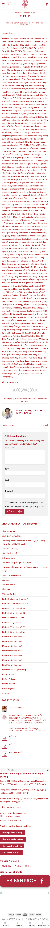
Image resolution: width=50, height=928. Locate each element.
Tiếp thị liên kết (8, 683)
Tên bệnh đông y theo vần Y (13, 627)
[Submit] (48, 770)
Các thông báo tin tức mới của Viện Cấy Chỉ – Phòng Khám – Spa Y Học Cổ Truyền (23, 542)
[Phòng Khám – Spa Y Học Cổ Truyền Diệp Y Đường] (25, 4)
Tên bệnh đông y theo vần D (13, 608)
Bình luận (9, 448)
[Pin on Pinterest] (32, 390)
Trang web (9, 491)
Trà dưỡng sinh (8, 688)
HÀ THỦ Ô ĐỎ (15, 752)
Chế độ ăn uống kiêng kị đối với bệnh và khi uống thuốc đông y (24, 569)
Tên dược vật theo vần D (12, 650)
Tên (7, 469)
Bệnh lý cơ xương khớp (12, 536)
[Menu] (3, 4)
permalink (24, 401)
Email (7, 480)
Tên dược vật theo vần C (25, 13)
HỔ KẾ (12, 744)
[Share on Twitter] (23, 390)
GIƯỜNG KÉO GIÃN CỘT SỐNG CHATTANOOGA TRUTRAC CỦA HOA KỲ (28, 729)
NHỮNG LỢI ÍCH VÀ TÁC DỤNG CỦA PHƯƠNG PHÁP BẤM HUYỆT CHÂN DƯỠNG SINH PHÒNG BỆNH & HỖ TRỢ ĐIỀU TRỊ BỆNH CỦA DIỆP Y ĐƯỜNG (27, 719)
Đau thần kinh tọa (9, 584)
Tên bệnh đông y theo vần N (13, 613)
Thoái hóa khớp (8, 674)
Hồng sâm (6, 589)
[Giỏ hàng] (47, 4)
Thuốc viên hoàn (8, 679)
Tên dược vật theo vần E (12, 655)
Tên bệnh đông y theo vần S (13, 617)
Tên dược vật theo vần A (12, 636)
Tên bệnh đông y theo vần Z (13, 632)
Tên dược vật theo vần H (12, 665)
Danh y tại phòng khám (11, 575)
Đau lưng (5, 580)
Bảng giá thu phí (8, 531)
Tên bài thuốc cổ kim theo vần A (15, 599)
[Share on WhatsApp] (14, 390)
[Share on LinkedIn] (36, 390)
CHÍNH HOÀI (8, 425)
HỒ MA (12, 736)
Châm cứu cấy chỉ (9, 558)
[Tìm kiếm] (9, 4)
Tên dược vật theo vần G (12, 660)
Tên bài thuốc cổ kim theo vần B (15, 603)
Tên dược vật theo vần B (12, 641)
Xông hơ (5, 693)
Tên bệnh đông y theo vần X (13, 622)
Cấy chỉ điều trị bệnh (10, 553)
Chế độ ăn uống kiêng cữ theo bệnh (16, 562)
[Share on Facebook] (18, 390)
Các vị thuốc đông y (10, 548)
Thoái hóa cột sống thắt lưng (14, 669)
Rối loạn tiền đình (9, 594)
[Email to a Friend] (27, 390)
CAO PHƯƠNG (16, 707)
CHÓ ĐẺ (44, 425)
